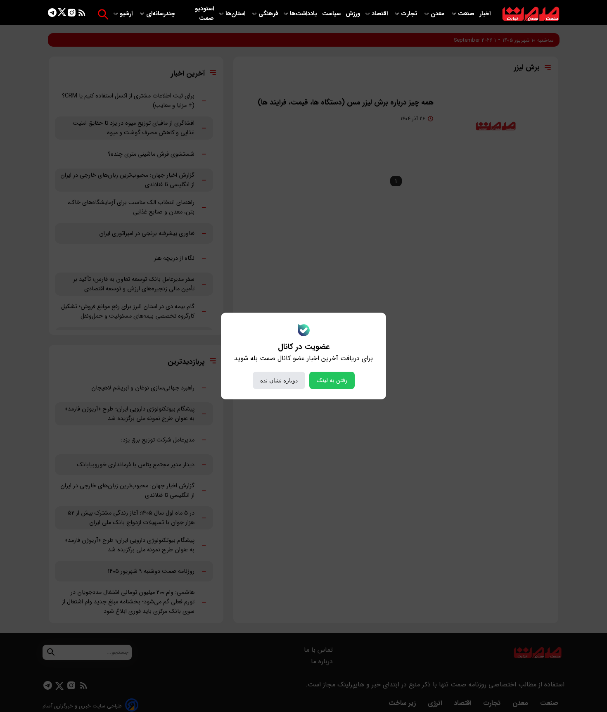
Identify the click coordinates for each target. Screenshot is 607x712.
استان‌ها (236, 14)
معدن (438, 14)
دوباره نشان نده (279, 380)
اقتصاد (380, 14)
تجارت (410, 14)
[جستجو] (103, 14)
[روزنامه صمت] (531, 14)
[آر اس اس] (82, 14)
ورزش (353, 14)
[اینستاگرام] (71, 14)
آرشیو (127, 14)
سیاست (332, 14)
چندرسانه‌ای (161, 14)
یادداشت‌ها (304, 14)
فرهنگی (268, 14)
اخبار (485, 14)
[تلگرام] (52, 14)
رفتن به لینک (332, 380)
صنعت (467, 14)
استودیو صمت (204, 13)
